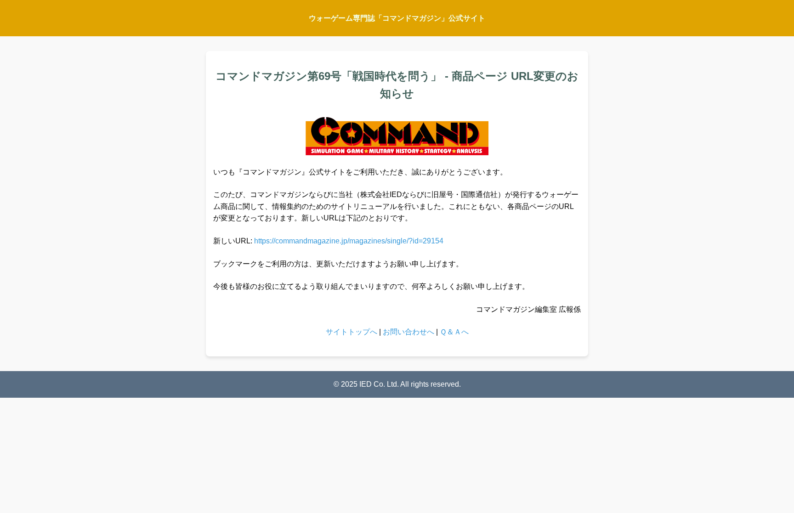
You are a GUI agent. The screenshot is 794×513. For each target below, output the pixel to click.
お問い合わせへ (408, 332)
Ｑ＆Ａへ (454, 332)
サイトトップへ (351, 332)
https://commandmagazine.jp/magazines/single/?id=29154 (348, 241)
